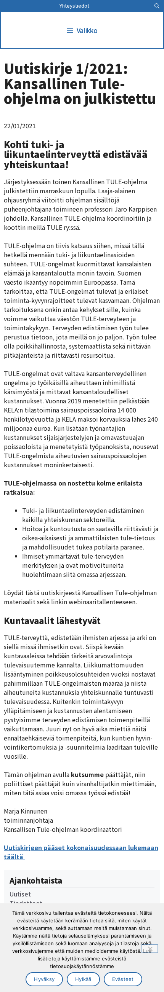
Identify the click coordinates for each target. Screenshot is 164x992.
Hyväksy (44, 979)
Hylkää (83, 979)
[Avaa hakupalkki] (157, 5)
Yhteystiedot (74, 5)
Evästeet (123, 979)
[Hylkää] (149, 948)
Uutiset (20, 893)
